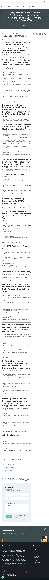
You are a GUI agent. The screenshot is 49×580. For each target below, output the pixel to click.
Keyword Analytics (36, 560)
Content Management (37, 562)
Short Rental (26, 6)
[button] (2, 577)
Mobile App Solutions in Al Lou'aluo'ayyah (21, 35)
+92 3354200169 (9, 571)
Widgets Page (41, 35)
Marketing (4, 459)
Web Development (36, 556)
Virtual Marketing (36, 557)
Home (4, 6)
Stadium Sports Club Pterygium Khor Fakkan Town (19, 36)
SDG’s (15, 6)
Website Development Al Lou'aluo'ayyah (8, 37)
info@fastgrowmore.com (4, 1)
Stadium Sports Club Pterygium (7, 36)
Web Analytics (36, 554)
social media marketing (11, 556)
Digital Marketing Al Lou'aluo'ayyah (9, 35)
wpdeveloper (10, 33)
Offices (20, 6)
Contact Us (34, 6)
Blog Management (36, 564)
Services (9, 6)
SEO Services (36, 549)
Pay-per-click (36, 551)
